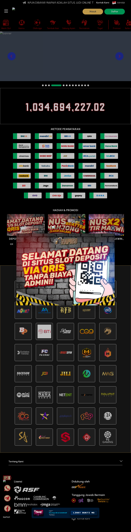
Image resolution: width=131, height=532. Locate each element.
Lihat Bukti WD (84, 521)
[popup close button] (113, 228)
